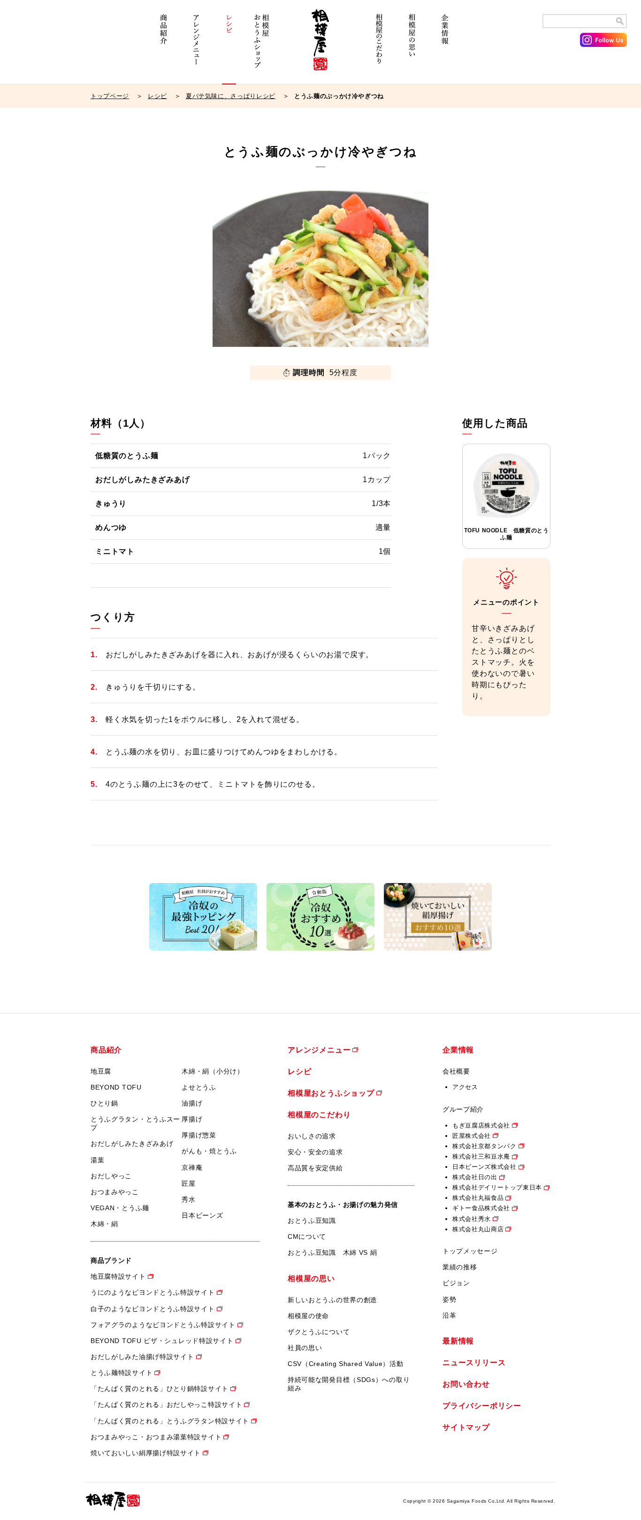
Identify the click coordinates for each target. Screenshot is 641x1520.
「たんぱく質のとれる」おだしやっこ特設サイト (166, 1404)
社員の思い (305, 1347)
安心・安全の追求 (315, 1152)
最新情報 (458, 1341)
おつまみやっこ (115, 1192)
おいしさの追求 (312, 1136)
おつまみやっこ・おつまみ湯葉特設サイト (156, 1437)
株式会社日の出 (474, 1177)
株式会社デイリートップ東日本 (497, 1187)
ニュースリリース (474, 1362)
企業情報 (444, 45)
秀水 (188, 1199)
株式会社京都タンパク (484, 1146)
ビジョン (456, 1283)
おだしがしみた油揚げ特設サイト (142, 1356)
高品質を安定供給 (315, 1168)
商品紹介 (163, 45)
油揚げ (192, 1103)
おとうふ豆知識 (312, 1220)
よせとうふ (199, 1087)
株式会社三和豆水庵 (481, 1156)
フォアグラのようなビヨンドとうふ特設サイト (163, 1324)
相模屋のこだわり (379, 45)
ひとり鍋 (104, 1103)
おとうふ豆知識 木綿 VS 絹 (332, 1252)
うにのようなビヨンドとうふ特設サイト (153, 1292)
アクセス (465, 1086)
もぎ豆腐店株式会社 (481, 1125)
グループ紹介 (463, 1109)
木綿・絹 (104, 1224)
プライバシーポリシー (482, 1406)
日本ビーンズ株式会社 (484, 1166)
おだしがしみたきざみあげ (132, 1143)
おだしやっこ (111, 1176)
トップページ (110, 96)
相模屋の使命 (308, 1316)
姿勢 (449, 1299)
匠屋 (188, 1183)
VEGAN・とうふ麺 (120, 1208)
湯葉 (97, 1160)
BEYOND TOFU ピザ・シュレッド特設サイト (162, 1340)
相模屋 (320, 45)
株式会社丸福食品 (478, 1197)
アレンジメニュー (196, 45)
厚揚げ (192, 1119)
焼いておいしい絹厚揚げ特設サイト (146, 1453)
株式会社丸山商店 (478, 1229)
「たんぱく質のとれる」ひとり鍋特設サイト (160, 1388)
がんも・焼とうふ (209, 1151)
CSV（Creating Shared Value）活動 (346, 1363)
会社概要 (456, 1071)
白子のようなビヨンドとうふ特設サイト (153, 1309)
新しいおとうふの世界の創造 (332, 1300)
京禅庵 (192, 1167)
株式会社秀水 (471, 1218)
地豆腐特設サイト (118, 1276)
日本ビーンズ (202, 1215)
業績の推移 (460, 1267)
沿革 (449, 1315)
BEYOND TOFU (116, 1087)
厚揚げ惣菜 (199, 1135)
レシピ (229, 45)
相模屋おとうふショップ (261, 45)
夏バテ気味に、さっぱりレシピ (230, 96)
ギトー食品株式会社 (481, 1208)
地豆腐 (101, 1071)
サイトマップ (466, 1427)
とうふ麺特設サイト (122, 1372)
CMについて (307, 1236)
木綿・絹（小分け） (213, 1071)
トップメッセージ (470, 1251)
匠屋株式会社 (471, 1135)
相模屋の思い (412, 45)
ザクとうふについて (319, 1332)
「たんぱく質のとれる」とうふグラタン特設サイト (170, 1421)
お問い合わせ (466, 1384)
